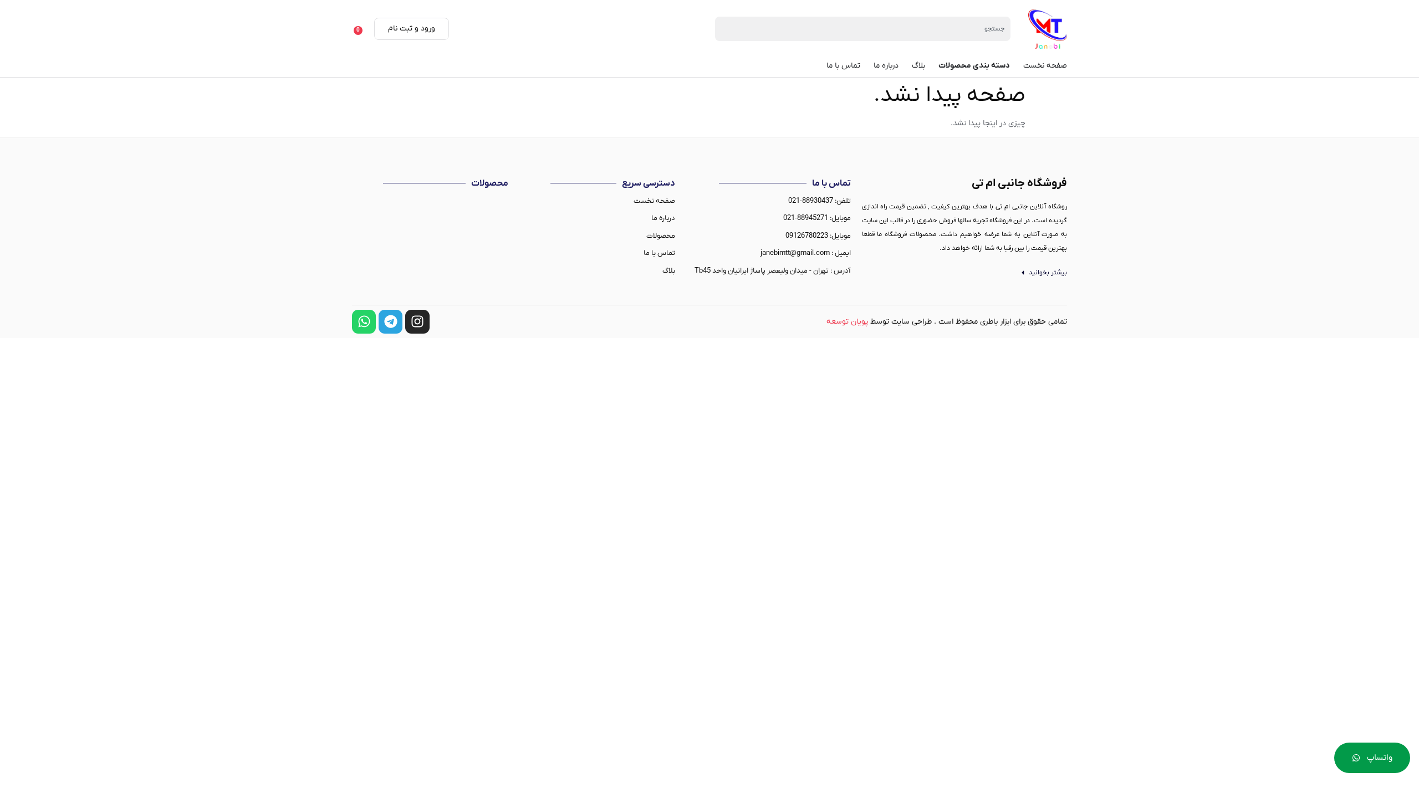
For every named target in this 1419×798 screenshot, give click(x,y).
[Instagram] (417, 322)
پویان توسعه (847, 321)
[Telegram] (390, 322)
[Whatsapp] (364, 322)
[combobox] (862, 29)
